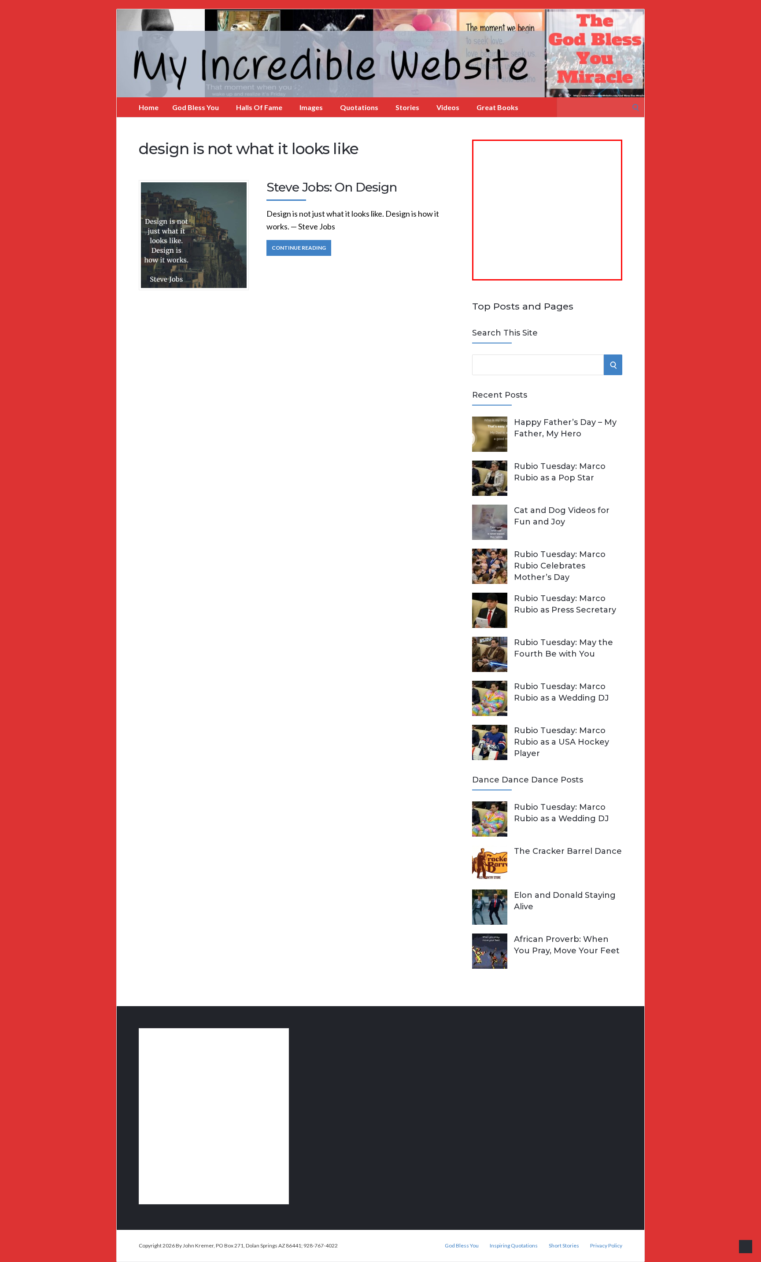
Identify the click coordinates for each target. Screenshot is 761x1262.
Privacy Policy (606, 1245)
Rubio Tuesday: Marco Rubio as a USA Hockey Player (561, 742)
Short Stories (564, 1245)
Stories (407, 107)
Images (311, 107)
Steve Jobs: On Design (331, 187)
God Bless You (195, 107)
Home (149, 107)
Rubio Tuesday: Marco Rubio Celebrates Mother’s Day (560, 566)
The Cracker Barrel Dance (568, 851)
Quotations (359, 107)
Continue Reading (299, 247)
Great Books (497, 107)
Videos (447, 107)
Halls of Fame (259, 107)
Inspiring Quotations (514, 1245)
